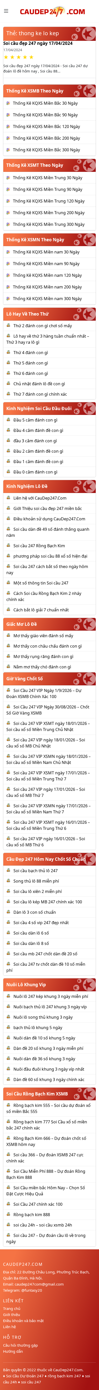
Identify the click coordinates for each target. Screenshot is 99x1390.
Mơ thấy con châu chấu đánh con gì (47, 646)
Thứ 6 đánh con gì (30, 373)
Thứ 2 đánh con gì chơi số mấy (42, 325)
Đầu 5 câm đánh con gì (35, 420)
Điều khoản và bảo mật (23, 1320)
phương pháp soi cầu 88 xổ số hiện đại (50, 556)
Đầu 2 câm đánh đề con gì (38, 451)
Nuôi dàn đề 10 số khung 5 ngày (44, 1038)
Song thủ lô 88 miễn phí (36, 881)
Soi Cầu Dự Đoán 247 (25, 1375)
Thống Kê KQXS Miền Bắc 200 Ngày (46, 138)
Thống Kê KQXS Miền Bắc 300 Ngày (46, 150)
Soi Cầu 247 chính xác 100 (37, 1204)
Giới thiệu (11, 1314)
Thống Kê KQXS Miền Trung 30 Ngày (47, 177)
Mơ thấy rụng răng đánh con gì (43, 656)
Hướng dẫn (13, 1351)
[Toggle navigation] (6, 11)
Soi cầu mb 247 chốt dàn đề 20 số (45, 954)
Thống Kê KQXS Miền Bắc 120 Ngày (46, 126)
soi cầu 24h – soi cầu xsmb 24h (42, 1225)
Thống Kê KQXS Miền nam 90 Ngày (46, 263)
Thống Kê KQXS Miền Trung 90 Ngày (47, 189)
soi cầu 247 (31, 1381)
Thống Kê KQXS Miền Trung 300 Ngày (49, 224)
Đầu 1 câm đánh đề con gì (38, 461)
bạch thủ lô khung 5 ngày (37, 1027)
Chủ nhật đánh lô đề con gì (39, 384)
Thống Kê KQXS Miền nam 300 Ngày (47, 298)
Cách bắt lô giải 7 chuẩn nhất (41, 610)
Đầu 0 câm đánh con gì (35, 472)
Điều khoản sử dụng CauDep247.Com (49, 519)
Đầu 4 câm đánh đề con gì (38, 430)
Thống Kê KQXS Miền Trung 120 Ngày (49, 201)
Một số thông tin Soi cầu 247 (40, 583)
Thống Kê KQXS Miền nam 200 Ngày (47, 287)
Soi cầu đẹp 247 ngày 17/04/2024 (38, 43)
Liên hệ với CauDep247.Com (40, 498)
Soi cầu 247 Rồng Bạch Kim (39, 545)
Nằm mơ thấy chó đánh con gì (42, 667)
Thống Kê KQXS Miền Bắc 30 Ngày (45, 103)
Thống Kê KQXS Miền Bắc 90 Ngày (45, 115)
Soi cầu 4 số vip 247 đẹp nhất (41, 922)
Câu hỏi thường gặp (20, 1345)
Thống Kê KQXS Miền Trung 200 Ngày (49, 212)
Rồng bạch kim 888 (31, 1214)
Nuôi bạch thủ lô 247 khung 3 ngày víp (50, 1007)
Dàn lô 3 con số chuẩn (34, 912)
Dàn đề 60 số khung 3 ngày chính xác (49, 1079)
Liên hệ (9, 1326)
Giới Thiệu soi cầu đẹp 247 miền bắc (47, 508)
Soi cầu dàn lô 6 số (31, 933)
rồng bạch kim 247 (64, 1375)
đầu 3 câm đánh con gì (35, 441)
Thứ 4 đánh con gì (30, 352)
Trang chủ (11, 1308)
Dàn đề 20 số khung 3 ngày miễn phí (48, 1048)
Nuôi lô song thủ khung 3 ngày (43, 1017)
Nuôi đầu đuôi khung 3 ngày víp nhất (48, 1069)
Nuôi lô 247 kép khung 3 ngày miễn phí (50, 996)
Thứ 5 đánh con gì (30, 363)
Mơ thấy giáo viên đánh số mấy (43, 635)
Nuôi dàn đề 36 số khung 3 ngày (44, 1059)
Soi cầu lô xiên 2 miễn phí (37, 891)
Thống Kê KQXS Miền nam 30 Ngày (46, 252)
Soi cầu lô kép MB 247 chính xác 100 (47, 902)
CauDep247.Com (67, 1369)
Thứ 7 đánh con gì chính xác (40, 394)
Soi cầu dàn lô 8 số (31, 943)
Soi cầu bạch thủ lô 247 (35, 870)
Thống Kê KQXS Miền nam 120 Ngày (47, 275)
